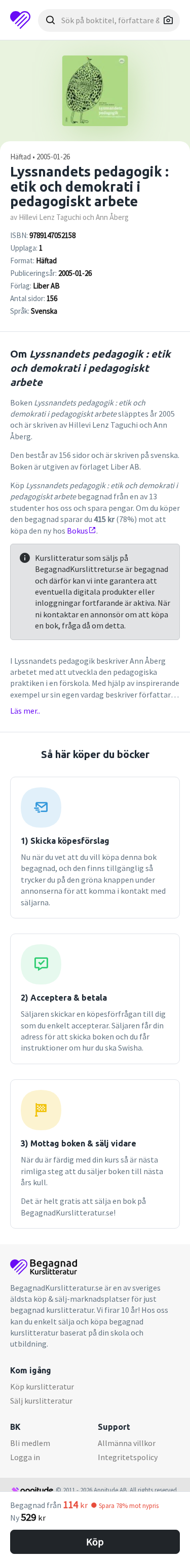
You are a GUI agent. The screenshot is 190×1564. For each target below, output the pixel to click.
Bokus (77, 531)
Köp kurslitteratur (42, 1386)
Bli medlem (30, 1443)
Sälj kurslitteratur (41, 1401)
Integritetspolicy (128, 1457)
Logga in (25, 1457)
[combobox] (109, 20)
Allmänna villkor (127, 1443)
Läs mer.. (25, 711)
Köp (95, 1541)
